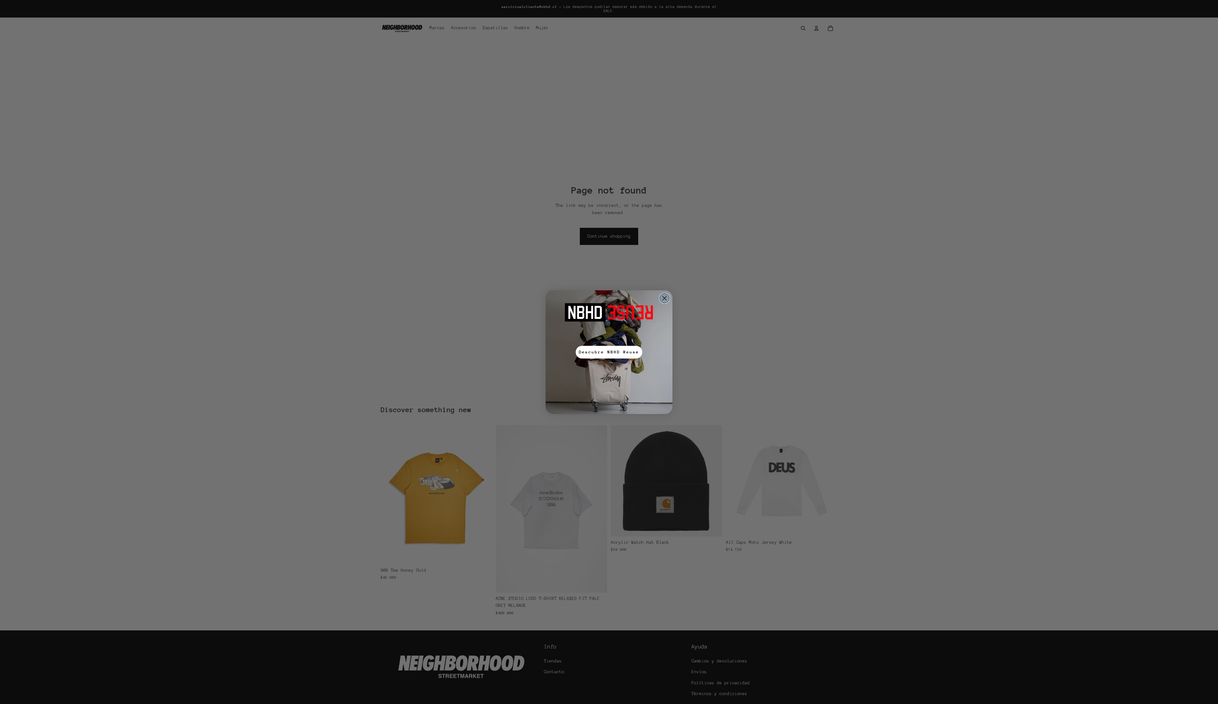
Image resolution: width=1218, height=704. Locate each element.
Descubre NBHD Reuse (609, 352)
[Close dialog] (664, 298)
